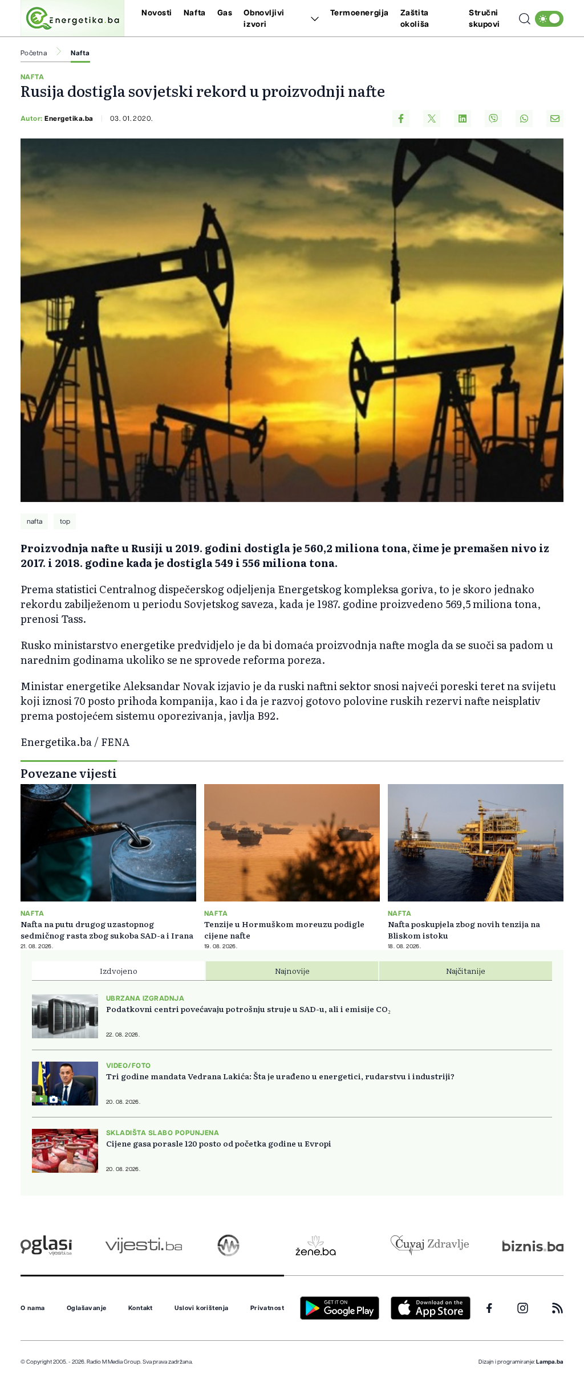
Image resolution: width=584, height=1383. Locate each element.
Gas (225, 13)
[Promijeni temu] (549, 19)
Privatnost (267, 1308)
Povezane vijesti (69, 772)
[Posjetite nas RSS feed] (557, 1308)
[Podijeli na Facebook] (400, 118)
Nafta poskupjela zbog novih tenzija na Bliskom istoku (464, 929)
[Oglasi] (46, 1245)
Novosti (156, 13)
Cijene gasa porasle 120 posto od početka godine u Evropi (218, 1143)
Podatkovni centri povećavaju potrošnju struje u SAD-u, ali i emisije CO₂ (248, 1008)
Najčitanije (465, 970)
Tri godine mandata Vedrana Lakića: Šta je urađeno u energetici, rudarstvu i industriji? (280, 1076)
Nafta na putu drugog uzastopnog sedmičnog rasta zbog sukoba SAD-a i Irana (107, 929)
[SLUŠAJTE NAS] (228, 1245)
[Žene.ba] (315, 1245)
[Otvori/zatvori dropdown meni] (313, 19)
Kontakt (140, 1308)
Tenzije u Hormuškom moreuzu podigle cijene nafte (284, 929)
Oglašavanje (87, 1308)
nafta (34, 521)
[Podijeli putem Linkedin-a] (462, 118)
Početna (34, 53)
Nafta (195, 13)
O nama (33, 1308)
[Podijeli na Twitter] (431, 118)
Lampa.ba (549, 1362)
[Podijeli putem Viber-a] (493, 118)
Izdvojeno (118, 970)
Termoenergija (359, 13)
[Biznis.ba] (532, 1245)
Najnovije (292, 970)
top (65, 521)
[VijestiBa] (143, 1245)
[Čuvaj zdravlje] (430, 1245)
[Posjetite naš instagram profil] (523, 1308)
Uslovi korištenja (201, 1308)
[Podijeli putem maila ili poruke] (554, 118)
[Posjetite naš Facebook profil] (489, 1308)
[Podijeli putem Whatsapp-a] (524, 118)
